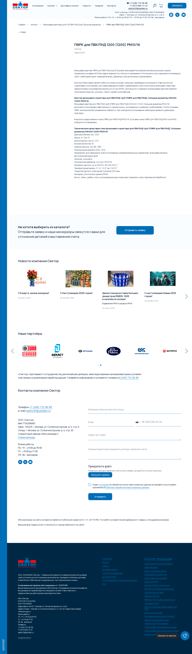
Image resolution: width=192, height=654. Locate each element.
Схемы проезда (26, 437)
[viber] (155, 6)
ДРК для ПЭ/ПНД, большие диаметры (159, 589)
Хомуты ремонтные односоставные (158, 564)
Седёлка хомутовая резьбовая (156, 623)
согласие (104, 484)
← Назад (22, 32)
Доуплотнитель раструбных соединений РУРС (160, 608)
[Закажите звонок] (185, 635)
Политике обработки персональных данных (127, 487)
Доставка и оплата (69, 5)
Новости (87, 5)
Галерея (99, 5)
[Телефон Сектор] (177, 15)
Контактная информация (112, 573)
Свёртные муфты (151, 567)
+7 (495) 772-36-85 (138, 3)
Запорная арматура (152, 634)
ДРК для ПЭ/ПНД (151, 582)
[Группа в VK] (171, 15)
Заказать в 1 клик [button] (104, 61)
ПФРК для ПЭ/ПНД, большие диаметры (159, 600)
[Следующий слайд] (186, 296)
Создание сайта (24, 638)
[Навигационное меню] (3, 4)
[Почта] (30, 462)
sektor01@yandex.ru (138, 8)
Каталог (52, 5)
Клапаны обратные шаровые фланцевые (160, 627)
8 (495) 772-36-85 (129, 377)
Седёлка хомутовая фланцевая (156, 620)
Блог (104, 584)
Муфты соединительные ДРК (155, 578)
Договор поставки (109, 577)
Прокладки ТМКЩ (151, 603)
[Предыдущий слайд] (12, 351)
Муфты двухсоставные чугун (155, 574)
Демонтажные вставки (153, 613)
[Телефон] (25, 462)
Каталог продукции (158, 559)
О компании (37, 5)
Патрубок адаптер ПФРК (154, 592)
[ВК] (20, 462)
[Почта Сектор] (183, 15)
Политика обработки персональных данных (119, 580)
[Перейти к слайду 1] (98, 365)
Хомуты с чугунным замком (155, 571)
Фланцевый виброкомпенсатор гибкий (159, 616)
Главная (21, 24)
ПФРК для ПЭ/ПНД (151, 596)
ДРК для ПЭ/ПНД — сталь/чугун (157, 585)
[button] (177, 5)
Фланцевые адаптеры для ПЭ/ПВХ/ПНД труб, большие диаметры (72, 24)
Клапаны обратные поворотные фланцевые (161, 631)
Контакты (111, 5)
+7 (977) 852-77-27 (139, 5)
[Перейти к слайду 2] (100, 365)
